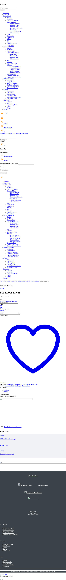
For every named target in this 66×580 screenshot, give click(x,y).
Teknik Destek (4, 445)
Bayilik (5, 560)
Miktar (2, 312)
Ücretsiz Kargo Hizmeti (7, 454)
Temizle (2, 310)
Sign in (6, 123)
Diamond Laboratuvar (24, 281)
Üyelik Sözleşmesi (8, 528)
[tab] (34, 390)
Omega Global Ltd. (50, 571)
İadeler (5, 547)
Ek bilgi (5, 392)
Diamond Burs (35, 281)
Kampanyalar (7, 563)
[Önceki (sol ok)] (0, 579)
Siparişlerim (6, 546)
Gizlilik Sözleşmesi (8, 533)
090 (1, 307)
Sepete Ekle (4, 315)
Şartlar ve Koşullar (8, 530)
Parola (1, 167)
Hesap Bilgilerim (8, 544)
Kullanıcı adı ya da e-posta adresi (9, 163)
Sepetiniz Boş (3, 152)
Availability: (3, 285)
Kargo (5, 549)
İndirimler (6, 566)
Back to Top (3, 574)
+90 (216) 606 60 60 (26, 485)
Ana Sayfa (3, 281)
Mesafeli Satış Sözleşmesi (10, 534)
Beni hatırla (5, 170)
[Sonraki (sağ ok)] (2, 579)
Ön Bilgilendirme (8, 531)
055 (1, 306)
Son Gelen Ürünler (8, 565)
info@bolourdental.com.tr (34, 493)
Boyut (1, 304)
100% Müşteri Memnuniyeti (8, 439)
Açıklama (6, 390)
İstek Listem (8, 127)
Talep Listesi (6, 550)
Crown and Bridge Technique (13, 386)
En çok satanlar (7, 562)
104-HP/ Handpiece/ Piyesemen (8, 301)
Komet (2, 288)
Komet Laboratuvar (12, 281)
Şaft (1, 299)
